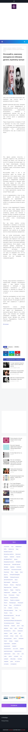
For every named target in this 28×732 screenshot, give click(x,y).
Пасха (5, 595)
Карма (16, 572)
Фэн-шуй (18, 615)
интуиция (6, 636)
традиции (6, 661)
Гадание (6, 556)
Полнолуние (11, 595)
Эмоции (18, 623)
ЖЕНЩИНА (18, 562)
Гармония (12, 556)
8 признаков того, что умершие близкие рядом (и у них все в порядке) (17, 507)
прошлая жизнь (7, 648)
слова (5, 656)
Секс (5, 607)
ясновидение (13, 664)
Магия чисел (15, 582)
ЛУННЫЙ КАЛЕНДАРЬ (15, 574)
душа (16, 628)
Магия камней (7, 582)
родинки (22, 648)
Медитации (18, 585)
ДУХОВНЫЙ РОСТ (8, 559)
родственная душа (8, 651)
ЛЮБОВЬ (17, 347)
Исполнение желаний (16, 569)
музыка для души (8, 638)
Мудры (11, 590)
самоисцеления (17, 651)
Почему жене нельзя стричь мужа (16, 499)
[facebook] (14, 1)
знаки (11, 633)
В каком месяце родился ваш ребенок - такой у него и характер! (17, 477)
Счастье (16, 607)
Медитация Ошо (7, 587)
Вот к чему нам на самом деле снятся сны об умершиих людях (17, 492)
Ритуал (5, 605)
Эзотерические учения (9, 623)
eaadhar (11, 730)
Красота (6, 574)
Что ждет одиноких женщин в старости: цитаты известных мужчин (17, 364)
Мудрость (6, 590)
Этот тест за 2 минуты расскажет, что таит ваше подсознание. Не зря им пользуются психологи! (16, 462)
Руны (10, 605)
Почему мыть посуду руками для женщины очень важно (17, 371)
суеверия (6, 659)
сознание (16, 656)
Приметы (6, 600)
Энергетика (6, 625)
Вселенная (18, 554)
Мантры (12, 585)
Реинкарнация (12, 602)
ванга (11, 628)
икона (15, 633)
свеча (14, 653)
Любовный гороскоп (14, 577)
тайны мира (12, 659)
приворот (14, 646)
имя (20, 633)
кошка (16, 636)
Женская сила (7, 564)
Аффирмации (18, 546)
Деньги (15, 559)
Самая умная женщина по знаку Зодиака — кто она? (16, 469)
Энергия (13, 625)
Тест (20, 610)
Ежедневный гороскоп (9, 562)
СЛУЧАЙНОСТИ (17, 605)
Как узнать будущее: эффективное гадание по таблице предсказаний (16, 447)
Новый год (17, 590)
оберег (5, 641)
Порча (17, 595)
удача (11, 661)
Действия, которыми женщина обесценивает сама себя (17, 378)
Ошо (20, 592)
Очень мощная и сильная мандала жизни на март (16, 439)
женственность (7, 630)
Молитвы (15, 587)
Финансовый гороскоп (9, 615)
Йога (12, 572)
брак (23, 625)
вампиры (6, 628)
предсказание (7, 646)
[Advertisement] (14, 24)
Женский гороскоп (16, 564)
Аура (12, 546)
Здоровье (12, 567)
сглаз (18, 653)
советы (10, 656)
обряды (11, 641)
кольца (11, 636)
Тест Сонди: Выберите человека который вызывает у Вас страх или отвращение (17, 485)
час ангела (17, 661)
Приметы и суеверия (14, 600)
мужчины (14, 48)
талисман (20, 659)
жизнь (14, 630)
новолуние (21, 638)
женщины (10, 347)
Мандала (6, 585)
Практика (6, 597)
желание (21, 628)
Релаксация (20, 602)
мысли (15, 638)
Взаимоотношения (8, 551)
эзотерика (6, 664)
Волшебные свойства (9, 554)
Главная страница (7, 48)
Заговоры (6, 567)
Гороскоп (18, 556)
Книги (21, 572)
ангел (18, 625)
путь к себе (15, 648)
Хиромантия (6, 618)
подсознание (7, 643)
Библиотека (11, 549)
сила (23, 653)
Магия (16, 579)
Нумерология (7, 592)
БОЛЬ (5, 549)
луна (21, 636)
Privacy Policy (5, 721)
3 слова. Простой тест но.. (16, 453)
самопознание (7, 653)
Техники (5, 613)
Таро (16, 610)
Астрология (6, 546)
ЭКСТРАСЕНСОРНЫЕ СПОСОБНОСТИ (13, 620)
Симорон (10, 607)
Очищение (14, 592)
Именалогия (6, 569)
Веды (17, 549)
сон (21, 656)
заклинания (20, 630)
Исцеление (6, 572)
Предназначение (14, 597)
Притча (5, 602)
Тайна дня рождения (8, 610)
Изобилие (19, 567)
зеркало (6, 633)
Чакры (13, 618)
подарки (16, 641)
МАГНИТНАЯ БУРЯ (8, 579)
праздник (14, 643)
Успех (11, 613)
